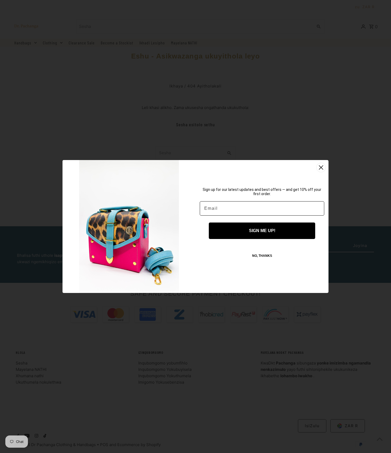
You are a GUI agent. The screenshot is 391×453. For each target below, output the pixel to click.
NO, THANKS (262, 256)
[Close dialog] (321, 167)
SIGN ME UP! (262, 230)
